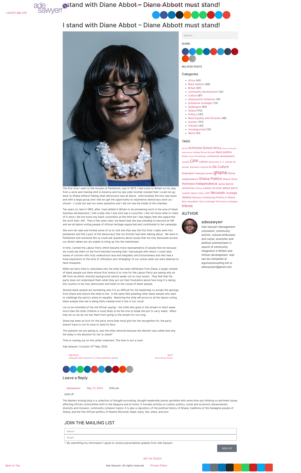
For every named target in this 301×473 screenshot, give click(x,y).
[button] (204, 4)
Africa (191, 80)
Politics (192, 114)
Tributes (193, 125)
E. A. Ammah (226, 162)
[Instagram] (230, 467)
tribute (187, 206)
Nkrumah (218, 193)
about (162, 5)
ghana (220, 172)
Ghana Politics (210, 178)
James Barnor (226, 183)
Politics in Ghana (225, 197)
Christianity (200, 156)
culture (203, 161)
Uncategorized (197, 129)
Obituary (197, 197)
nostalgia (231, 193)
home (137, 5)
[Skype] (261, 467)
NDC (207, 193)
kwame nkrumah (212, 187)
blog (150, 5)
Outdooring (208, 197)
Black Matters (196, 84)
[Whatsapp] (245, 467)
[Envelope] (269, 467)
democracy (214, 162)
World (191, 133)
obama (186, 197)
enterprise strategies (200, 103)
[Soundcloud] (237, 467)
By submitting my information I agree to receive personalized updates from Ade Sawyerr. (120, 442)
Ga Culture (220, 167)
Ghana (192, 110)
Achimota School (200, 148)
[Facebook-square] (214, 467)
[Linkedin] (222, 467)
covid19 (185, 162)
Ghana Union (230, 179)
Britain (192, 87)
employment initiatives (201, 99)
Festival (204, 167)
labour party (230, 187)
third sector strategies (227, 201)
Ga (210, 166)
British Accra (188, 156)
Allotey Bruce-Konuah (204, 152)
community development (203, 91)
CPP (194, 161)
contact (191, 5)
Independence (206, 184)
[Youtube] (253, 467)
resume (176, 5)
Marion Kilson (197, 193)
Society (192, 121)
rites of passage (207, 201)
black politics (224, 152)
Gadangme (194, 106)
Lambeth (186, 193)
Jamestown (188, 187)
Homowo (188, 184)
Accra (184, 148)
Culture (192, 95)
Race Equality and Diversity (204, 118)
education (195, 167)
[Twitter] (206, 467)
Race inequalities (190, 201)
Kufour (199, 188)
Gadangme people (204, 173)
